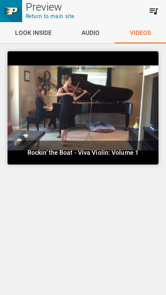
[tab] (33, 32)
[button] (153, 11)
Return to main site (50, 16)
